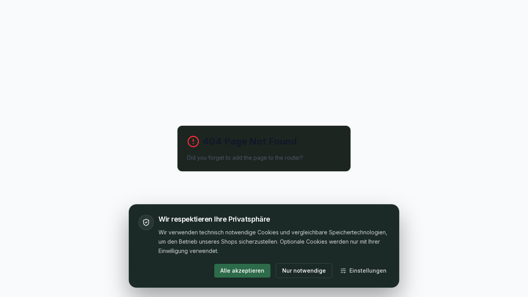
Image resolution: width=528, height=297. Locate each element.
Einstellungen (368, 270)
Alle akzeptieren (242, 270)
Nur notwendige (304, 270)
